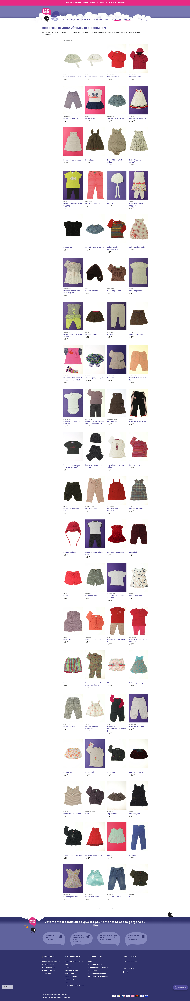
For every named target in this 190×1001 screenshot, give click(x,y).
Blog (66, 964)
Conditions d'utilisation (74, 985)
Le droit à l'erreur (48, 970)
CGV (66, 982)
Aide (90, 961)
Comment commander (97, 973)
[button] (142, 20)
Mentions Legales (72, 970)
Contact (68, 967)
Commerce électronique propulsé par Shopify (56, 997)
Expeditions (69, 979)
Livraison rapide (48, 964)
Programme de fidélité (74, 961)
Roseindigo (50, 994)
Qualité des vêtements (51, 961)
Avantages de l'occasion (98, 976)
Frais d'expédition (49, 967)
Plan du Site (46, 973)
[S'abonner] (147, 962)
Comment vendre (95, 964)
